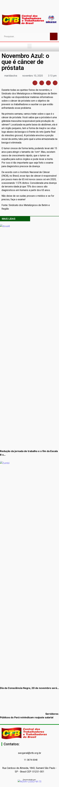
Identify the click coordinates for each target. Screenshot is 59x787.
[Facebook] (16, 8)
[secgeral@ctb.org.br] (29, 748)
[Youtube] (21, 8)
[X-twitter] (42, 8)
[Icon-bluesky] (37, 8)
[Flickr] (32, 8)
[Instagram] (27, 8)
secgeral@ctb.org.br (29, 752)
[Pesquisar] (53, 36)
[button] (29, 46)
